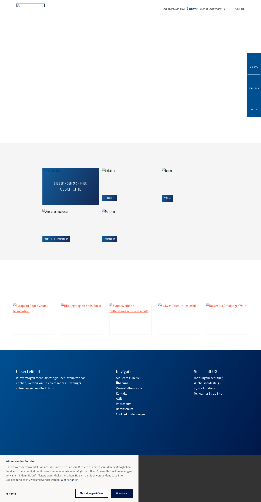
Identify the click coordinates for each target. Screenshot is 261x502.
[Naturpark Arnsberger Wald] (227, 318)
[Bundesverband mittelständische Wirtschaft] (130, 318)
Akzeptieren (122, 493)
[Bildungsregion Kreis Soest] (82, 318)
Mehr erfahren (69, 480)
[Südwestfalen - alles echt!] (179, 318)
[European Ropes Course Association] (34, 318)
